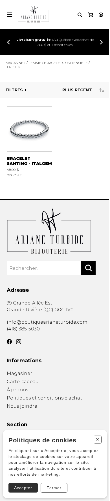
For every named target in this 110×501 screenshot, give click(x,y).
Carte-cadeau (23, 381)
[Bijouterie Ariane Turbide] (55, 231)
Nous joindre (22, 406)
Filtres (14, 89)
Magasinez (16, 63)
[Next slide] (101, 42)
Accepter (23, 487)
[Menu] (9, 14)
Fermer (54, 487)
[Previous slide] (8, 42)
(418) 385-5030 (23, 329)
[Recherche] (80, 14)
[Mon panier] (90, 14)
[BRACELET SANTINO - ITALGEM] (29, 141)
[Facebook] (9, 342)
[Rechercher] (89, 268)
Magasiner (19, 373)
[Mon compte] (101, 14)
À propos (17, 389)
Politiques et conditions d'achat (44, 398)
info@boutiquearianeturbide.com (47, 322)
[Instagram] (18, 342)
